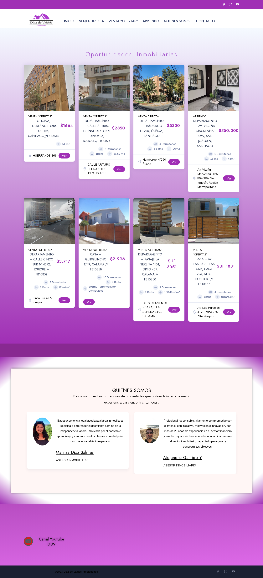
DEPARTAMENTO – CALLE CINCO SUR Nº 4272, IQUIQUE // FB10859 (42, 264)
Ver (64, 156)
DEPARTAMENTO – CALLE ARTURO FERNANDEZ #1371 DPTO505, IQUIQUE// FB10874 (96, 131)
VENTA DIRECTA (91, 21)
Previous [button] (27, 88)
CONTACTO (205, 21)
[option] (158, 88)
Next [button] (71, 88)
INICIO (69, 21)
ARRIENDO (151, 21)
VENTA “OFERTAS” (123, 21)
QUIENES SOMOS (177, 21)
